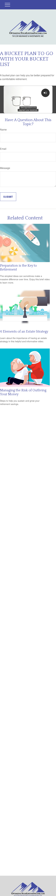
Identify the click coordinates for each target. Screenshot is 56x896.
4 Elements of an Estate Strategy (24, 332)
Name (3, 129)
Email (3, 149)
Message (5, 168)
